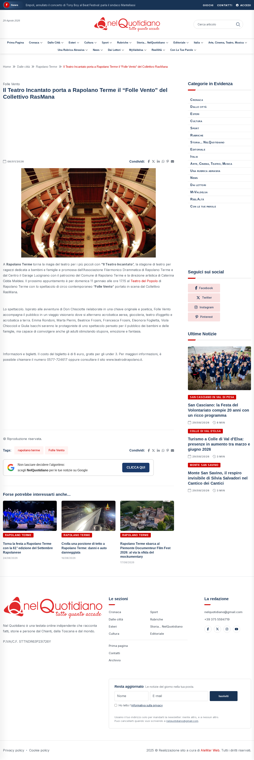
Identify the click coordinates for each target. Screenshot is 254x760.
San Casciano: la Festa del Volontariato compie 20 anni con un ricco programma (218, 410)
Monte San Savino (204, 465)
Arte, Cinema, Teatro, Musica (226, 42)
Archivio (115, 660)
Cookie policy (39, 750)
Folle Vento (56, 450)
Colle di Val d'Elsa (205, 431)
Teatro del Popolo (144, 281)
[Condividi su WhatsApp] (163, 161)
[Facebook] (208, 629)
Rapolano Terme (46, 66)
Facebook (206, 288)
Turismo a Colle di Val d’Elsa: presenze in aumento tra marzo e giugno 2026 (219, 444)
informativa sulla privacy (147, 705)
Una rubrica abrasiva (71, 49)
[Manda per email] (172, 161)
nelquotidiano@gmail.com (223, 612)
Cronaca (34, 42)
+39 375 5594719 (217, 619)
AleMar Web (210, 750)
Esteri (72, 42)
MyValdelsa (136, 49)
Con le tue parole (181, 49)
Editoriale (179, 42)
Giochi (208, 5)
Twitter (207, 297)
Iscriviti (224, 696)
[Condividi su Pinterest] (167, 161)
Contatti (224, 5)
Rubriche (122, 42)
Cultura (88, 42)
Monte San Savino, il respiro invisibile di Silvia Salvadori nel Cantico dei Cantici (218, 478)
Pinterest (206, 316)
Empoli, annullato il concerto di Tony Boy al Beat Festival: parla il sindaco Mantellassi (80, 5)
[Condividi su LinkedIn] (158, 161)
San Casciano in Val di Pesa (212, 397)
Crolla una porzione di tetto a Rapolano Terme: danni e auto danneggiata (84, 548)
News (96, 49)
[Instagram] (227, 629)
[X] (217, 629)
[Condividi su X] (153, 161)
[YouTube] (236, 629)
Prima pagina (15, 42)
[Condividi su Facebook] (149, 161)
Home (7, 66)
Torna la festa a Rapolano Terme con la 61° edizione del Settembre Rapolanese (28, 548)
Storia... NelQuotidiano (151, 42)
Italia (197, 42)
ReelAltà (157, 49)
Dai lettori (114, 49)
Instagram (207, 307)
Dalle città (54, 42)
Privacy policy (13, 750)
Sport (105, 42)
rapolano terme (29, 450)
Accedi (245, 5)
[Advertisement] (88, 131)
